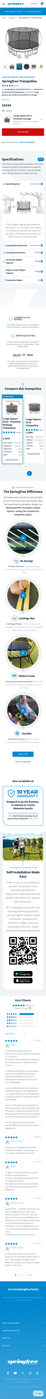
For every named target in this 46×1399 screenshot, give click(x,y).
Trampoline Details (11, 460)
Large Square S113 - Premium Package (12, 423)
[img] (11, 1041)
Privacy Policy (10, 1387)
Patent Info (21, 1387)
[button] (7, 86)
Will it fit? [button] (9, 111)
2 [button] (19, 1275)
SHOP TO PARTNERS (23, 762)
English (34, 3)
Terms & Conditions (34, 1387)
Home (4, 18)
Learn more (23, 754)
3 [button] (23, 1275)
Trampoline (12, 18)
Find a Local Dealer (26, 142)
